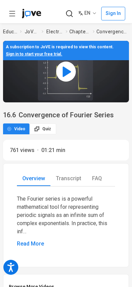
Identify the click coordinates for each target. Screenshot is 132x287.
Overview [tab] (33, 178)
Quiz (46, 128)
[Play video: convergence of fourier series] (66, 71)
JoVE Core (32, 31)
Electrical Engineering (54, 31)
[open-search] (69, 14)
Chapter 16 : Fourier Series (79, 31)
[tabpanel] (66, 221)
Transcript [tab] (68, 178)
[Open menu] (12, 13)
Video (19, 128)
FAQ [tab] (97, 178)
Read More (30, 243)
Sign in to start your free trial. (34, 54)
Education (10, 31)
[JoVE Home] (31, 13)
